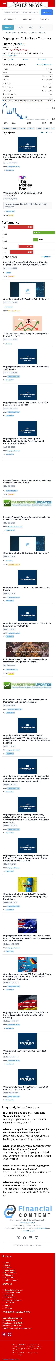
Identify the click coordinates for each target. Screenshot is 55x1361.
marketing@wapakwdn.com (20, 1328)
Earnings (11, 215)
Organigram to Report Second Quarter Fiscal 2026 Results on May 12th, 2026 (27, 624)
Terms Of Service (27, 1231)
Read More (46, 257)
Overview (7, 32)
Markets (8, 27)
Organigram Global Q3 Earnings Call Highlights (26, 299)
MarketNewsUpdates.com (15, 526)
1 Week (14, 128)
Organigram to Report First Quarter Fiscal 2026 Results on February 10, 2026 (25, 1088)
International (32, 32)
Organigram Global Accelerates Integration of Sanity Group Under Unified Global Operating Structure (24, 157)
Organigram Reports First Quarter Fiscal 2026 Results (24, 1052)
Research (42, 59)
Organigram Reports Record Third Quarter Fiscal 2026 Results (26, 367)
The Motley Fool (10, 211)
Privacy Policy (41, 1228)
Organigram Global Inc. (14, 166)
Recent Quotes (9, 19)
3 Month (31, 128)
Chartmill (8, 272)
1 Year (39, 128)
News (14, 32)
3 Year (46, 128)
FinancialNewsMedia (11, 490)
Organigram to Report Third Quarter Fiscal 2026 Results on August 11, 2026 (26, 403)
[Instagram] (36, 1238)
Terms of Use (37, 1347)
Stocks (20, 27)
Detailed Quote (44, 65)
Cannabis (11, 276)
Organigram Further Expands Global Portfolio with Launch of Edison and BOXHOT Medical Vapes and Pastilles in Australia (27, 938)
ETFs (30, 27)
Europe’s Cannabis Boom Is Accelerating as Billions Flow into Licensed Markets (27, 481)
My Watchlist (27, 19)
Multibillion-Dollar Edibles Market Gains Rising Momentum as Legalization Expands (25, 660)
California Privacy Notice (29, 1349)
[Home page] (27, 4)
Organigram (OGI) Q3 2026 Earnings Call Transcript (22, 194)
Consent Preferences (10, 1359)
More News (46, 133)
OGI (21, 44)
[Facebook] (24, 1238)
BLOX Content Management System (30, 1353)
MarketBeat (9, 307)
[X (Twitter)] (18, 1238)
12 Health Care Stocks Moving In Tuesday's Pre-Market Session (25, 334)
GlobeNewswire (10, 530)
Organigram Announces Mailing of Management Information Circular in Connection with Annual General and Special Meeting (26, 858)
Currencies (22, 32)
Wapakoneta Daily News (30, 1345)
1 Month (22, 128)
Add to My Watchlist (9, 55)
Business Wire (10, 170)
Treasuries (42, 32)
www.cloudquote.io (27, 1222)
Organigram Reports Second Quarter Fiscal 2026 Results (26, 588)
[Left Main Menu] (4, 4)
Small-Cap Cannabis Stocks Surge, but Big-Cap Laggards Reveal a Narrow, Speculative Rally (25, 263)
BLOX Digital (19, 1355)
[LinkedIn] (30, 1238)
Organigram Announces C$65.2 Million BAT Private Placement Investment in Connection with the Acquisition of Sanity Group (27, 976)
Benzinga (8, 344)
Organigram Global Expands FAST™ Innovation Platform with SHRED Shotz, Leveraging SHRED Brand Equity (25, 896)
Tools (41, 27)
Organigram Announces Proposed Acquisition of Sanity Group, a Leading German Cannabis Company (26, 1015)
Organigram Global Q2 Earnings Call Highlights (26, 553)
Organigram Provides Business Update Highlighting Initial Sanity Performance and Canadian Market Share (23, 441)
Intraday (6, 128)
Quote (10, 59)
